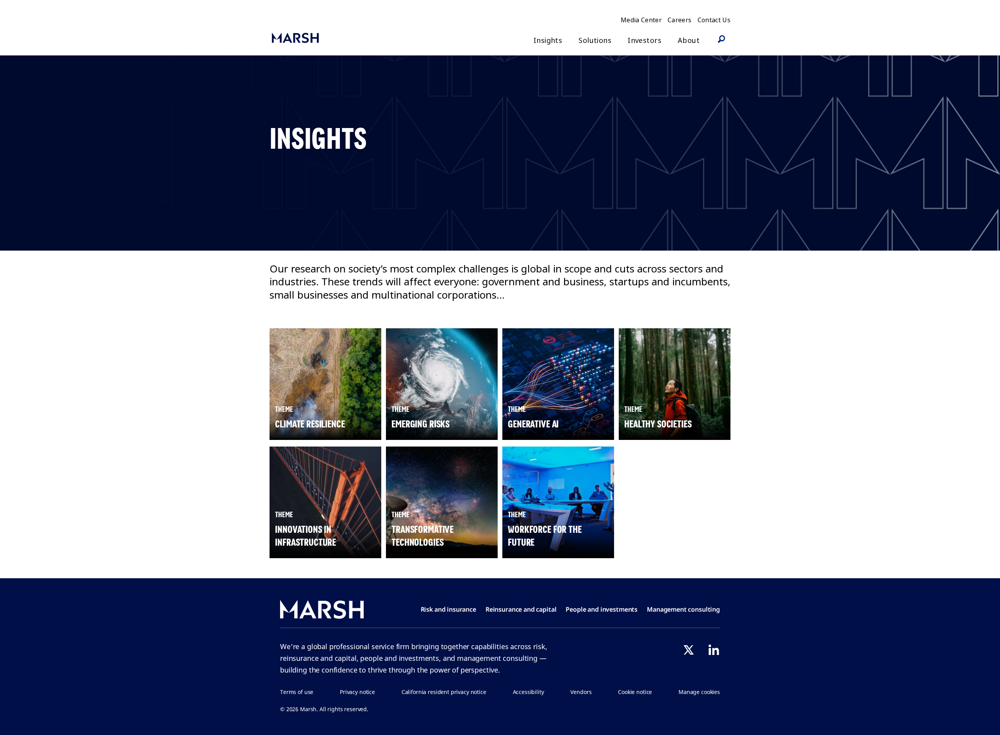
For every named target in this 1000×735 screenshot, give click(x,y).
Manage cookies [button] (699, 692)
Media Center (641, 20)
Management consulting (683, 609)
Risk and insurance (448, 609)
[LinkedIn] (713, 650)
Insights (548, 40)
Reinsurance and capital (521, 609)
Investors (644, 40)
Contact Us (714, 20)
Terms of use (296, 692)
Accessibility (528, 692)
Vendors (580, 692)
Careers (679, 20)
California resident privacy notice (444, 692)
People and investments (602, 609)
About (689, 40)
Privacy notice (357, 692)
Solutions (595, 40)
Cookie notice (635, 692)
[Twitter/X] (688, 650)
